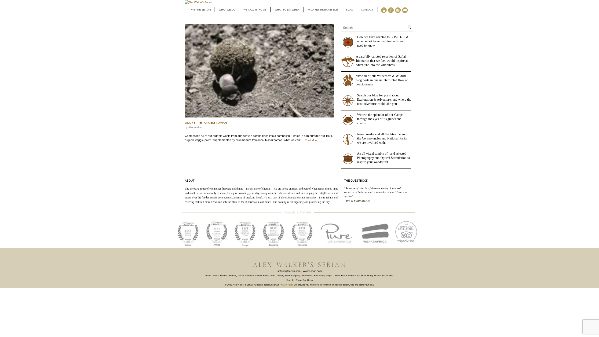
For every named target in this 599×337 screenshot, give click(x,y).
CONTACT (367, 9)
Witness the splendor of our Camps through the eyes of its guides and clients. (380, 119)
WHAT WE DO (227, 9)
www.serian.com (312, 271)
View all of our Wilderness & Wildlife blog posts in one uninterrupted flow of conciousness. (382, 80)
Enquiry (406, 9)
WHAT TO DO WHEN (287, 9)
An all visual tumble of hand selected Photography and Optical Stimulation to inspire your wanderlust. (383, 158)
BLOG (349, 9)
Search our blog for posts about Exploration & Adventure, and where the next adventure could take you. (384, 100)
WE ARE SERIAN (201, 9)
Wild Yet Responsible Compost (207, 122)
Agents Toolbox (385, 9)
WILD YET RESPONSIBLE (322, 9)
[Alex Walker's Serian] (198, 2)
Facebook (392, 9)
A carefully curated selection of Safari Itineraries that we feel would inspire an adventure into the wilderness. (382, 61)
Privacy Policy (286, 285)
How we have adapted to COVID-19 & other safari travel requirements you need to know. (383, 41)
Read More (311, 140)
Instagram (399, 9)
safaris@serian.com (289, 271)
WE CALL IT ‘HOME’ (255, 9)
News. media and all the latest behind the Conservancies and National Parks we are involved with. (382, 138)
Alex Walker (195, 127)
